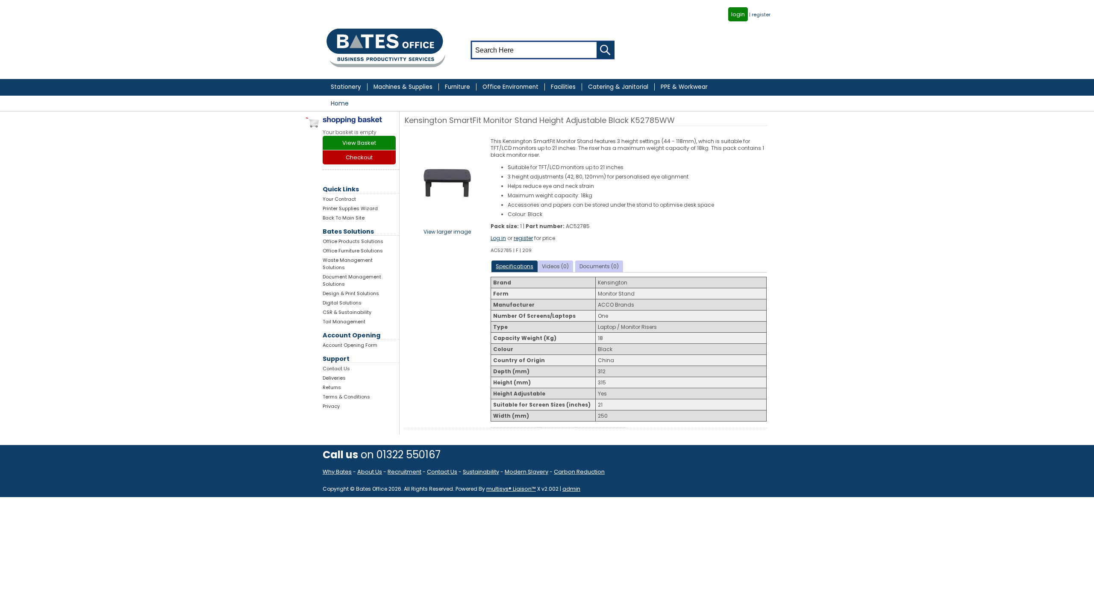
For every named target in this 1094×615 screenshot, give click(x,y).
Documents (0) (599, 266)
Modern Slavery (526, 472)
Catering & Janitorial (618, 87)
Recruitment (404, 472)
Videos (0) (555, 266)
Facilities (563, 87)
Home (340, 103)
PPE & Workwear (684, 87)
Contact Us (336, 368)
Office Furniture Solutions (353, 250)
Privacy (331, 406)
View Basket (359, 143)
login (738, 14)
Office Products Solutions (353, 241)
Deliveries (334, 378)
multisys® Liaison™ (511, 489)
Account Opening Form (350, 345)
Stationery (346, 87)
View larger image (447, 231)
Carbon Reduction (579, 472)
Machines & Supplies (402, 87)
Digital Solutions (342, 302)
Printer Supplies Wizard (350, 208)
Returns (332, 387)
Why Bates (337, 472)
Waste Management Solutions (348, 264)
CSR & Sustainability (347, 312)
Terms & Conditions (346, 396)
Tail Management (344, 321)
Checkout (359, 157)
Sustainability (481, 472)
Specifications (514, 266)
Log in (498, 238)
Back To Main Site (344, 217)
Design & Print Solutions (351, 293)
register (761, 14)
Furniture (457, 87)
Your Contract (339, 199)
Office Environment (510, 87)
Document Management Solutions (352, 280)
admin (571, 489)
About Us (369, 472)
